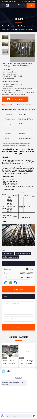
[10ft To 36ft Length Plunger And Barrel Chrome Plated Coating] (27, 351)
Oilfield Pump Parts (22, 26)
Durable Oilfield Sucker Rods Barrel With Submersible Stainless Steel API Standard (9, 362)
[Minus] (34, 371)
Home (4, 26)
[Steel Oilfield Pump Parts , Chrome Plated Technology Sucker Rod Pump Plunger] (22, 48)
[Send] (34, 416)
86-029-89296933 (29, 1)
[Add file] (2, 416)
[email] (15, 282)
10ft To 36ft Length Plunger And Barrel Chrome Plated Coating (27, 362)
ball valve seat (7, 253)
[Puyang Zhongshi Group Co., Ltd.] (10, 5)
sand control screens (23, 253)
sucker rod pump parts (10, 257)
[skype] (5, 282)
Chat (31, 5)
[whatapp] (10, 283)
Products (11, 26)
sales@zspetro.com (10, 1)
